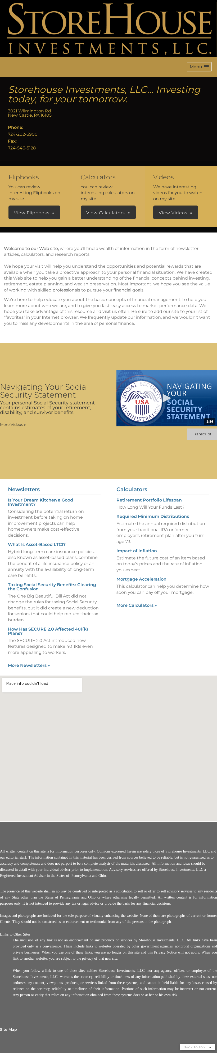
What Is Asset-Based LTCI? (37, 544)
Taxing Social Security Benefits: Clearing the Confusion (52, 586)
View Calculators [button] (105, 212)
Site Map (8, 1029)
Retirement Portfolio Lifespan (149, 500)
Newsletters (24, 489)
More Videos (13, 424)
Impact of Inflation (136, 550)
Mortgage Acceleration (141, 579)
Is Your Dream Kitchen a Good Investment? (40, 502)
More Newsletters (29, 665)
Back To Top (195, 1047)
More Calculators (136, 605)
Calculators (131, 489)
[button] (199, 66)
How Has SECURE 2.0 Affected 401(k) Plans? (48, 631)
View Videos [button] (173, 212)
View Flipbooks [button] (31, 212)
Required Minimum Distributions (152, 516)
